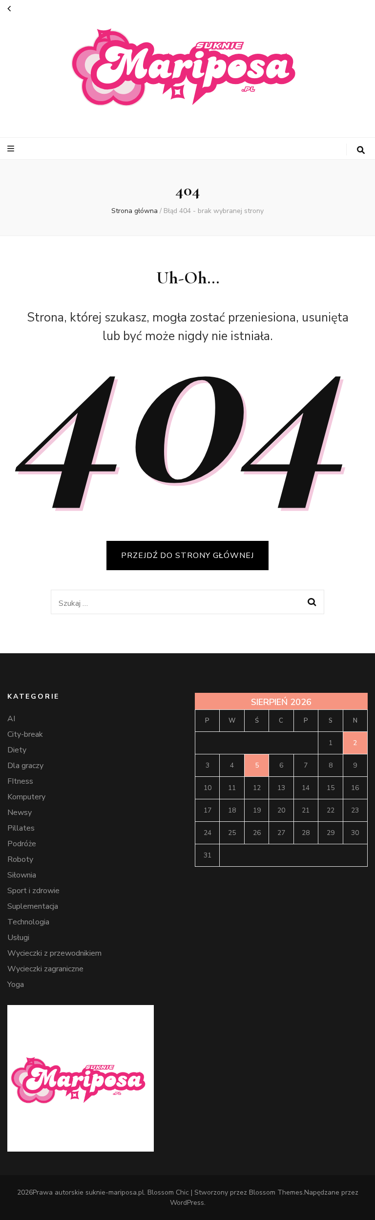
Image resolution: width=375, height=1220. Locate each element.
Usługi (18, 937)
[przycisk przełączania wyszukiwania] (361, 150)
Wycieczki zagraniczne (45, 968)
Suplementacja (32, 906)
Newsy (19, 812)
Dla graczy (25, 765)
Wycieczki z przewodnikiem (54, 953)
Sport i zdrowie (33, 890)
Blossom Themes (276, 1192)
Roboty (20, 859)
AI (11, 718)
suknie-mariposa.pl (114, 1192)
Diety (16, 750)
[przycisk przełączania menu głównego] (12, 149)
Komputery (26, 797)
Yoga (15, 984)
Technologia (28, 922)
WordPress (187, 1202)
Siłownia (21, 875)
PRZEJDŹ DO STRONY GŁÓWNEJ (187, 555)
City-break (25, 734)
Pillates (21, 828)
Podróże (21, 843)
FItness (20, 781)
